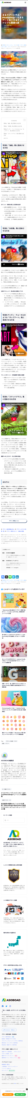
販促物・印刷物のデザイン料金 (9, 1038)
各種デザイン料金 (7, 1094)
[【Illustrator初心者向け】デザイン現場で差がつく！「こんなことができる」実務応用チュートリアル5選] (14, 600)
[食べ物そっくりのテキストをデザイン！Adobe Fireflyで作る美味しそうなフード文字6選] (14, 624)
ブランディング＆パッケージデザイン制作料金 (12, 1040)
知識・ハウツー (5, 743)
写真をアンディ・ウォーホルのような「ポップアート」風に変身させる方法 (14, 130)
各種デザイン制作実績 (7, 1051)
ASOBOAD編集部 (7, 760)
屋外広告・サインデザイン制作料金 (10, 1042)
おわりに (6, 138)
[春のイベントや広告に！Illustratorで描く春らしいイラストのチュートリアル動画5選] (14, 723)
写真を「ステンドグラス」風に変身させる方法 (14, 134)
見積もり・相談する (20, 1094)
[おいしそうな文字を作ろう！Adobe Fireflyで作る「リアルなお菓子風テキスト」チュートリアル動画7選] (14, 649)
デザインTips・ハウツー (9, 31)
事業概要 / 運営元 (6, 1064)
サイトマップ (8, 1070)
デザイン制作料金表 (8, 1036)
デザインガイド (17, 1051)
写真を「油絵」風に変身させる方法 (12, 123)
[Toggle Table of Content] (23, 120)
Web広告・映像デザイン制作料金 (9, 1044)
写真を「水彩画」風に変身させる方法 (13, 126)
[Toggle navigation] (22, 2)
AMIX (15, 1083)
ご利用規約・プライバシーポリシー (10, 1066)
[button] (27, 1089)
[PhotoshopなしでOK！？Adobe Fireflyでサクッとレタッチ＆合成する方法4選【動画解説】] (14, 698)
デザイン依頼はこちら (14, 520)
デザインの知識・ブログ (11, 741)
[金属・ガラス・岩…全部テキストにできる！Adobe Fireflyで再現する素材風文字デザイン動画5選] (14, 673)
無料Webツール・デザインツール (11, 1057)
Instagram (16, 567)
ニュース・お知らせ (6, 1068)
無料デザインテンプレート (9, 1055)
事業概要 (8, 567)
